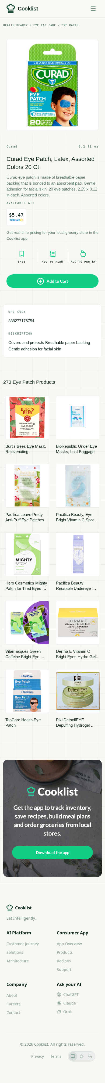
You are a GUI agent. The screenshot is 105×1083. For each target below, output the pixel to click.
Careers (13, 1003)
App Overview (69, 943)
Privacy (37, 1056)
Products (65, 952)
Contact (13, 1012)
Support (64, 969)
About (11, 995)
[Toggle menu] (93, 8)
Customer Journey (22, 943)
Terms (55, 1056)
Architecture (17, 960)
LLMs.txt (17, 1056)
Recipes (64, 960)
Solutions (14, 952)
